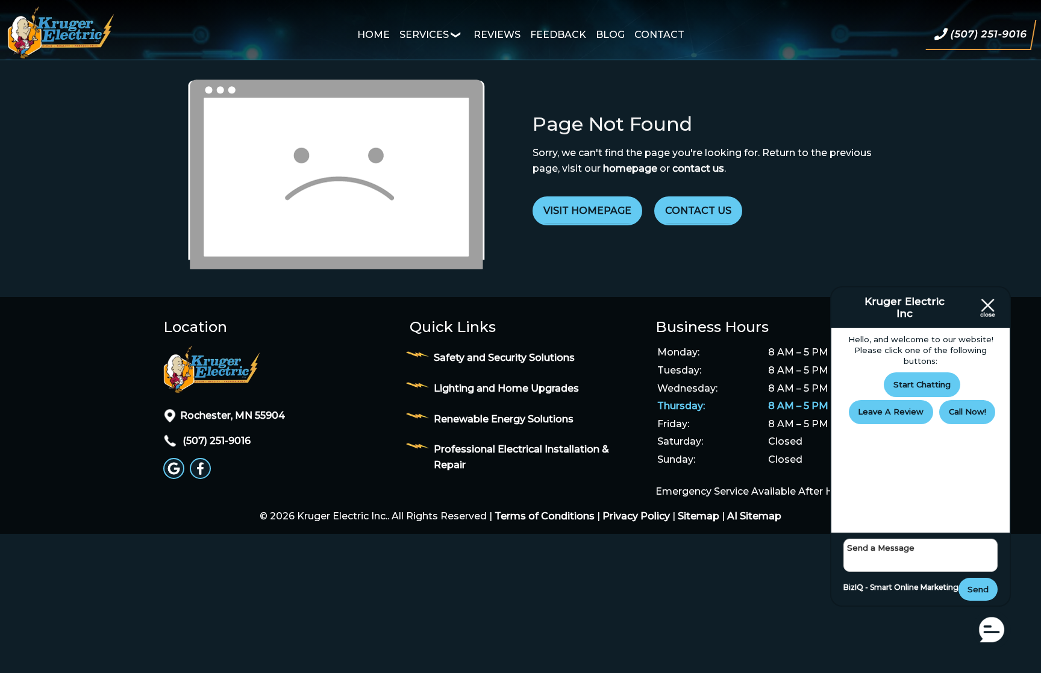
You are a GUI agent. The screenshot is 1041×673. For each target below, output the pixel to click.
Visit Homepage (587, 210)
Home (373, 34)
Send (978, 589)
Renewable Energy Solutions (504, 419)
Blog (610, 34)
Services (424, 34)
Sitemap (698, 516)
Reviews (497, 34)
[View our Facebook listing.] (202, 475)
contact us (698, 168)
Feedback (558, 34)
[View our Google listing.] (175, 475)
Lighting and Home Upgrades (506, 388)
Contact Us (698, 210)
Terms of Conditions (545, 516)
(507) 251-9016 (215, 440)
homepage (630, 168)
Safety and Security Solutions (504, 357)
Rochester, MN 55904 (232, 415)
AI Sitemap (754, 516)
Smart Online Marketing (914, 587)
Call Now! (967, 411)
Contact (659, 34)
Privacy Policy (636, 516)
